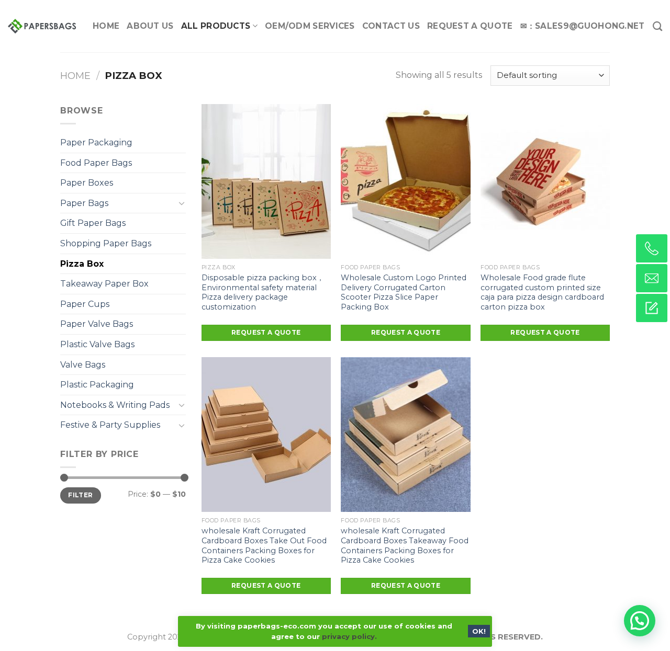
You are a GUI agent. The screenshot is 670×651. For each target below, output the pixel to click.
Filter (80, 495)
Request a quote (265, 332)
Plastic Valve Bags (97, 344)
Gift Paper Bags (93, 223)
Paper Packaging (96, 142)
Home (106, 26)
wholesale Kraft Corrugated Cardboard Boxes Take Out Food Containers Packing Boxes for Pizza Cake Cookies (264, 545)
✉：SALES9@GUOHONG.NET (582, 26)
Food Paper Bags (96, 163)
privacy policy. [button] (349, 636)
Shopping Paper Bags (105, 243)
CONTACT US (391, 26)
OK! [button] (479, 631)
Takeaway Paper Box (104, 284)
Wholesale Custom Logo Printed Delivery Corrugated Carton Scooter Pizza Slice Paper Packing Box (403, 292)
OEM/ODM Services (310, 26)
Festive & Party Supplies (110, 425)
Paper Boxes (86, 183)
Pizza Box (82, 264)
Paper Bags (84, 203)
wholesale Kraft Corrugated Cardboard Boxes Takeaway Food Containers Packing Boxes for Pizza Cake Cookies (404, 545)
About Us (150, 26)
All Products (216, 26)
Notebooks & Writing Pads (115, 405)
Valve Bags (82, 365)
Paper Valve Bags (96, 324)
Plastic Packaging (97, 385)
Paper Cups (84, 304)
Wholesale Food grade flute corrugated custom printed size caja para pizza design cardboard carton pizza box (542, 292)
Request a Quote (470, 26)
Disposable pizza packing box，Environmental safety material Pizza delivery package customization (263, 292)
